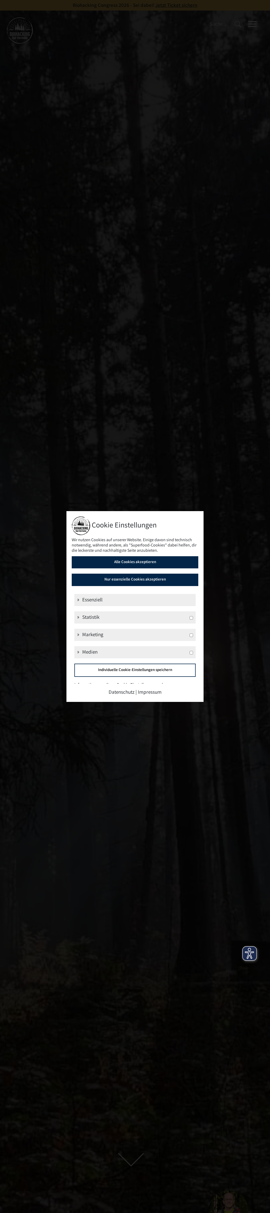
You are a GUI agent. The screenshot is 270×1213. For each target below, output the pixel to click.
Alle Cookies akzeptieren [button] (135, 562)
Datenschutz (121, 692)
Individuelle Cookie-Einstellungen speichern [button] (135, 670)
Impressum (150, 692)
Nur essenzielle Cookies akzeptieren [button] (135, 580)
